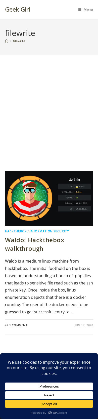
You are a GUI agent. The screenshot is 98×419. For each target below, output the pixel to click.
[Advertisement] (49, 119)
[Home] (6, 41)
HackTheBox (16, 231)
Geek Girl (17, 9)
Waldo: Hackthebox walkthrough (34, 244)
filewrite (19, 41)
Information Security (49, 231)
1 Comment (18, 325)
